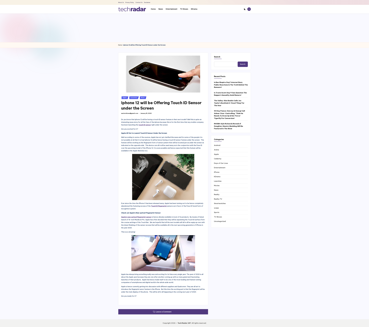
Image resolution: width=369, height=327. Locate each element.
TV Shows (218, 217)
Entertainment (219, 168)
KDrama (217, 177)
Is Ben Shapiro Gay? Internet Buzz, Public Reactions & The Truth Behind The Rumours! (231, 84)
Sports (216, 212)
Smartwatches (220, 203)
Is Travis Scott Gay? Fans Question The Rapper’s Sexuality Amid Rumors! (230, 94)
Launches (133, 97)
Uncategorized (220, 221)
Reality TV (218, 199)
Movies (217, 185)
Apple (125, 97)
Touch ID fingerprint (159, 206)
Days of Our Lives (221, 163)
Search (217, 57)
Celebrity (217, 159)
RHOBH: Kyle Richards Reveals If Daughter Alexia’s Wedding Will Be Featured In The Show (228, 126)
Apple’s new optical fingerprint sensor (136, 217)
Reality (216, 194)
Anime (216, 150)
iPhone (216, 172)
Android (217, 145)
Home (120, 45)
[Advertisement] (184, 27)
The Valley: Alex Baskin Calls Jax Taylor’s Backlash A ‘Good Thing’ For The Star (229, 103)
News (143, 97)
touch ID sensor (145, 125)
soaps (216, 208)
